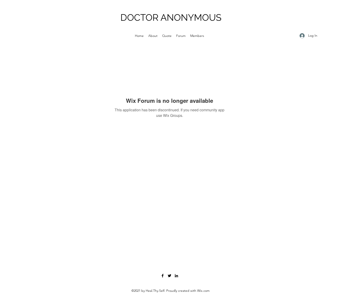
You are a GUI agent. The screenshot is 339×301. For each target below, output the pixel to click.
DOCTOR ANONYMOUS (170, 17)
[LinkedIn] (176, 275)
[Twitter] (169, 275)
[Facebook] (162, 275)
